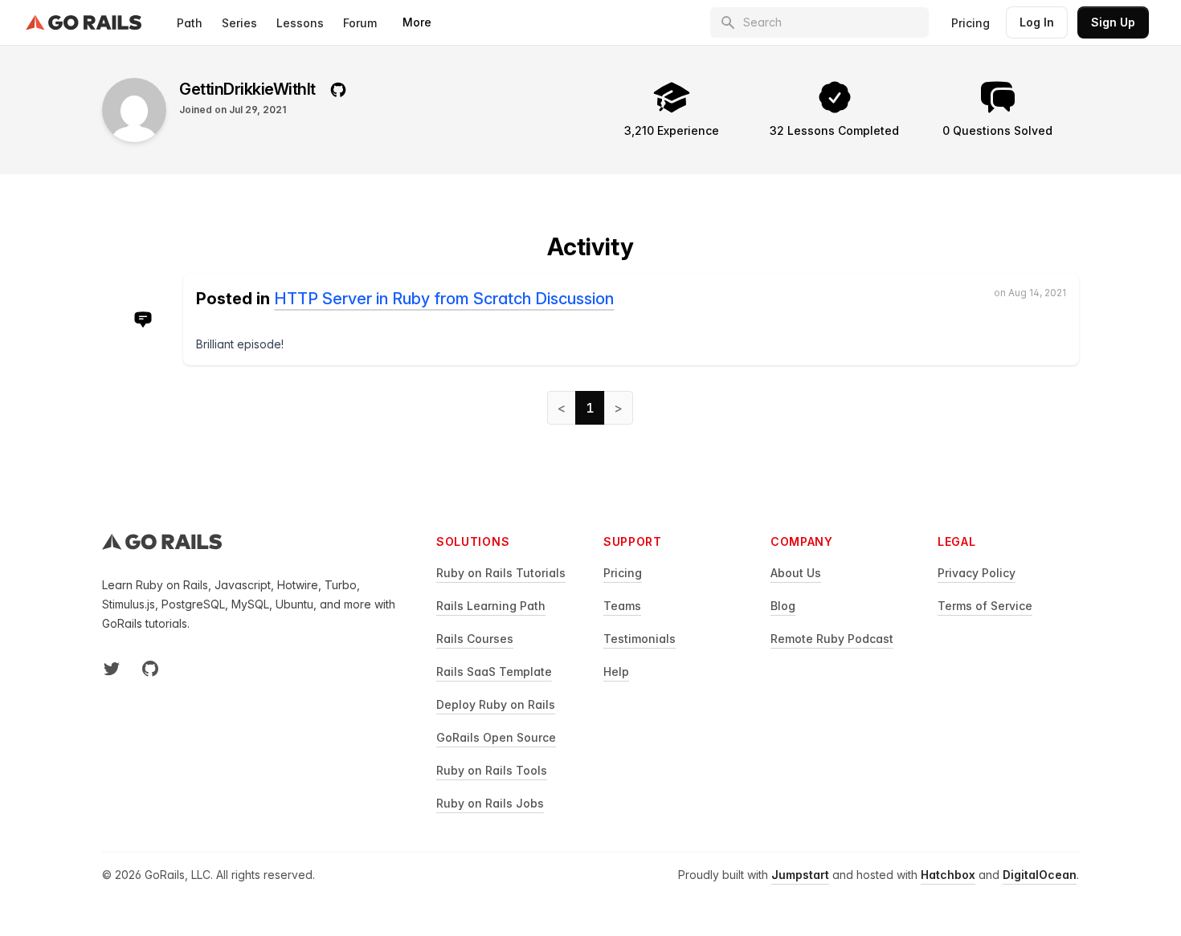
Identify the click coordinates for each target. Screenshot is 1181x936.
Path (189, 23)
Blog (782, 605)
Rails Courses (474, 638)
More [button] (417, 22)
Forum (360, 23)
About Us (795, 573)
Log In (1037, 22)
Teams (622, 605)
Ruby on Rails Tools (491, 770)
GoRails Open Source (496, 737)
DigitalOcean (1040, 874)
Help (616, 671)
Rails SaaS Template (494, 671)
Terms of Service (985, 605)
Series (239, 23)
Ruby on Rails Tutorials (501, 573)
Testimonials (639, 638)
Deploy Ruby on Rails (495, 704)
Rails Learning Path (491, 605)
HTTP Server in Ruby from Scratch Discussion (444, 298)
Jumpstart (800, 874)
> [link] (619, 408)
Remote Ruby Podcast (831, 638)
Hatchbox (948, 874)
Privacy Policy (976, 573)
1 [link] (590, 408)
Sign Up (1113, 22)
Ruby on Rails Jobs (490, 803)
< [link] (562, 408)
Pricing (970, 23)
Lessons (300, 23)
